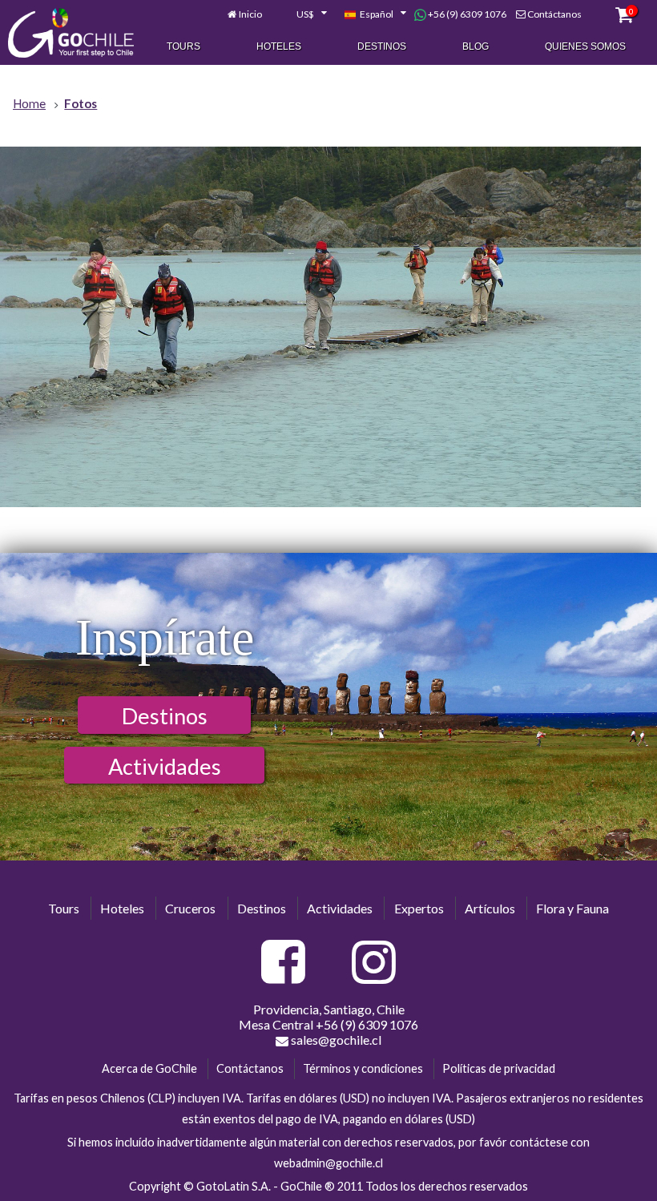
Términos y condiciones (363, 1068)
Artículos (490, 908)
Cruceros (190, 908)
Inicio (250, 14)
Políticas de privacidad (498, 1068)
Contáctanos (554, 14)
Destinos (381, 46)
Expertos (419, 908)
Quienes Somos (585, 46)
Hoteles (278, 46)
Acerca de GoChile (149, 1068)
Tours (183, 46)
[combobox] (303, 14)
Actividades (164, 766)
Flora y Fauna (572, 908)
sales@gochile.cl (334, 1039)
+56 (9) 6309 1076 (466, 14)
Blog (475, 46)
